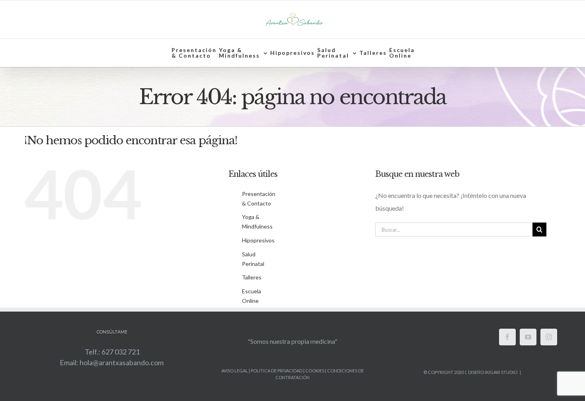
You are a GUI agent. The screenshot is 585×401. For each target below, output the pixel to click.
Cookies (314, 370)
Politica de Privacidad (277, 370)
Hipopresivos (258, 240)
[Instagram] (548, 337)
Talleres (251, 277)
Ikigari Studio (501, 372)
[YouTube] (528, 337)
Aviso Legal (234, 370)
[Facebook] (507, 337)
